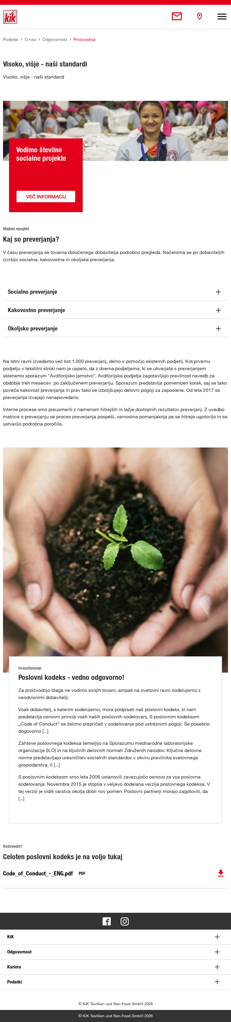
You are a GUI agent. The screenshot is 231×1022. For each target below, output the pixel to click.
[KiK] (10, 17)
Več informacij (46, 197)
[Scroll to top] (221, 1012)
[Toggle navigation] (222, 16)
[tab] (115, 937)
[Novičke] (177, 16)
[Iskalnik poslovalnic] (199, 16)
